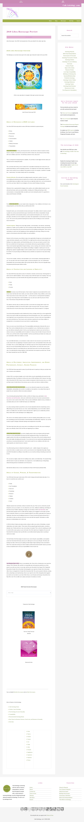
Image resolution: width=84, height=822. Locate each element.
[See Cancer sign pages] (33, 811)
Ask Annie (69, 63)
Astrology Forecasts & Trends (69, 57)
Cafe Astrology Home (14, 706)
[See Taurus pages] (25, 811)
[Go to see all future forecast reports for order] (28, 628)
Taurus (29, 734)
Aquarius (29, 757)
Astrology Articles (69, 59)
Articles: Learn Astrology (15, 709)
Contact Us (32, 791)
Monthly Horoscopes (18, 692)
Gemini (29, 736)
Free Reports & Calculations (70, 90)
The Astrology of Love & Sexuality (17, 711)
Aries (28, 731)
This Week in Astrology (65, 799)
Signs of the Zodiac (69, 67)
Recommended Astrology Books (16, 716)
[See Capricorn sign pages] (54, 811)
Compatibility (12, 714)
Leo (28, 741)
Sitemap (32, 795)
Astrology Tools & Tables (69, 80)
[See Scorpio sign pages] (47, 811)
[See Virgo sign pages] (40, 811)
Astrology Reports (69, 51)
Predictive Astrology (70, 78)
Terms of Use (33, 793)
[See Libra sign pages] (43, 811)
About (31, 789)
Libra (28, 747)
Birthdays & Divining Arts (69, 74)
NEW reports (70, 130)
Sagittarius (29, 752)
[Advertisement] (29, 677)
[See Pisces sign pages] (62, 811)
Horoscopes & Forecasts (69, 55)
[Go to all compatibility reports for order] (29, 657)
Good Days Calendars (64, 795)
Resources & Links (69, 88)
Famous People (70, 65)
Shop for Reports (63, 787)
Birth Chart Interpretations (69, 53)
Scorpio (29, 749)
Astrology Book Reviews (69, 86)
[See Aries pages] (22, 811)
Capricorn (29, 754)
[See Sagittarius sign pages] (51, 811)
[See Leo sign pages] (36, 811)
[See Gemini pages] (29, 811)
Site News (32, 797)
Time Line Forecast (67, 113)
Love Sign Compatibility (70, 71)
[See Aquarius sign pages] (58, 811)
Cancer (29, 739)
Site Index (11, 721)
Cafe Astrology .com (16, 12)
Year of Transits (66, 118)
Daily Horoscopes (31, 692)
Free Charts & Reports (64, 789)
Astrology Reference (69, 82)
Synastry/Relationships (69, 76)
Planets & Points (69, 69)
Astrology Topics (69, 84)
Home (31, 787)
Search (31, 799)
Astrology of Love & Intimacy (69, 61)
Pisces (28, 760)
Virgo (28, 744)
